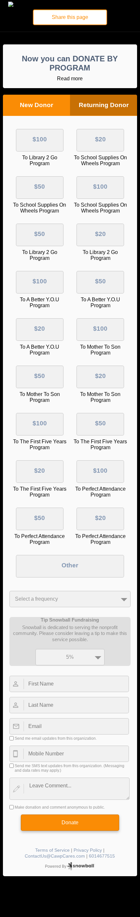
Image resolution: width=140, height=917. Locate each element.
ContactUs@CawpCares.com (55, 856)
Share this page (70, 17)
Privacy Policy (88, 850)
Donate (70, 822)
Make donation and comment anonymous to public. (60, 807)
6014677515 (102, 856)
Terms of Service (52, 850)
